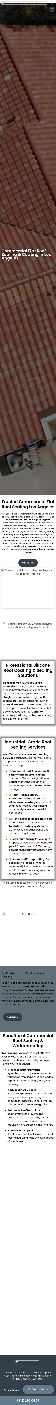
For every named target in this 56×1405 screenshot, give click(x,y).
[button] (52, 9)
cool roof (34, 842)
